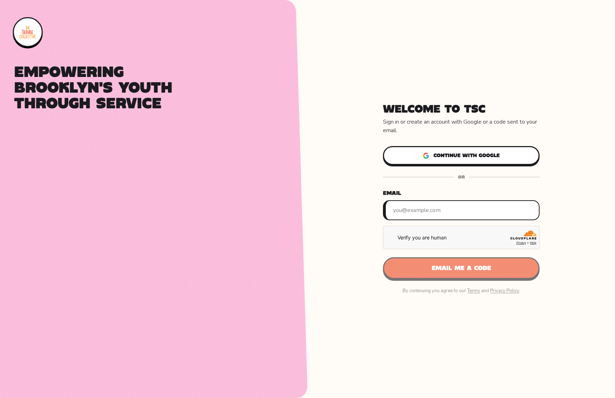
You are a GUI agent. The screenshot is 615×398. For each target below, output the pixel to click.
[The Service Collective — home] (28, 32)
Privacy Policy (504, 291)
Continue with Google (466, 155)
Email (392, 193)
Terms (473, 291)
